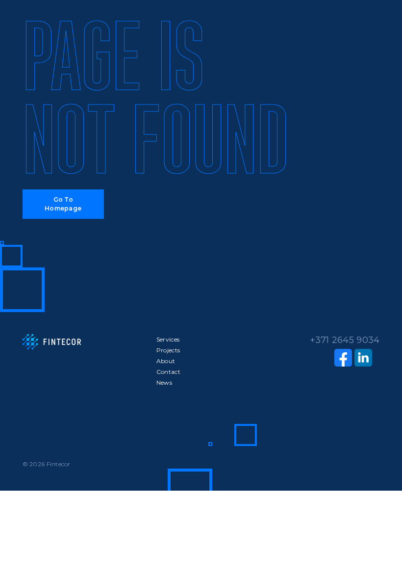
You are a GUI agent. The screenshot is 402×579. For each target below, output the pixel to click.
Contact (168, 371)
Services (167, 339)
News (164, 382)
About (165, 361)
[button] (63, 204)
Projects (168, 350)
